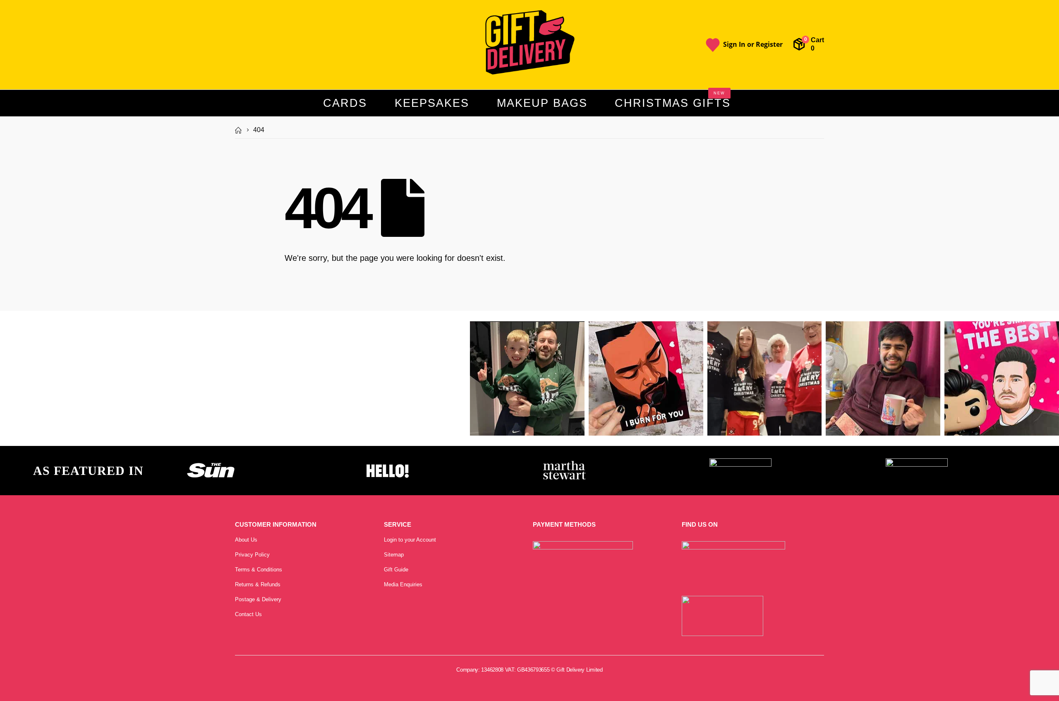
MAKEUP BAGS (542, 103)
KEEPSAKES (432, 103)
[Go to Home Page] (238, 130)
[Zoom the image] (211, 463)
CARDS (345, 103)
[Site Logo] (529, 43)
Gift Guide (396, 569)
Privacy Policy (252, 555)
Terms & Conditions (258, 569)
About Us (246, 540)
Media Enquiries (403, 584)
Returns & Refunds (257, 584)
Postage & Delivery (258, 599)
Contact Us (248, 614)
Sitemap (394, 555)
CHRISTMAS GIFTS (673, 100)
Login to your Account (410, 540)
